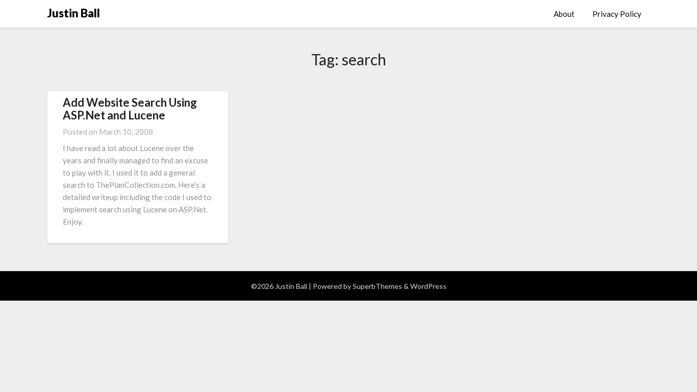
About (564, 13)
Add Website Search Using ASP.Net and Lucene (130, 108)
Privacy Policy (616, 13)
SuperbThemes (377, 286)
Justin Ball (73, 13)
